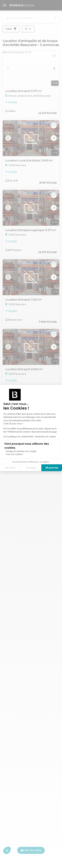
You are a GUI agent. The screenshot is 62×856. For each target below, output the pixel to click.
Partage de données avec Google (21, 451)
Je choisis (31, 467)
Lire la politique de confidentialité (18, 436)
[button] (7, 850)
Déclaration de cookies (45, 436)
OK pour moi (51, 467)
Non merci (10, 467)
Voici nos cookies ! (14, 454)
